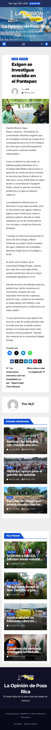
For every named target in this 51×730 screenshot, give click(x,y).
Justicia (11, 614)
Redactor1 (29, 450)
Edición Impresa (30, 724)
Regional (23, 59)
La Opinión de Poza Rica (25, 26)
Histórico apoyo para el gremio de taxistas (24, 473)
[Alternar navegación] (24, 44)
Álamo (14, 59)
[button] (42, 44)
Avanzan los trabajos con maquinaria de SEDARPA (22, 444)
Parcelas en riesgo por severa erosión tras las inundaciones (24, 504)
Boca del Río (13, 583)
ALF (27, 89)
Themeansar (25, 717)
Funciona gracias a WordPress (18, 714)
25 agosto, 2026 (17, 564)
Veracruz (11, 552)
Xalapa (10, 645)
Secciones (18, 724)
